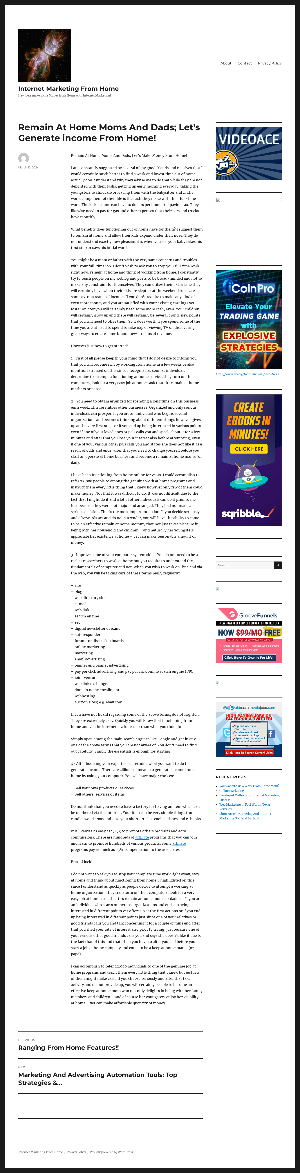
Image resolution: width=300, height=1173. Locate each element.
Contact (245, 63)
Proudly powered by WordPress (111, 1152)
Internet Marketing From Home (68, 88)
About (225, 63)
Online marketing (231, 791)
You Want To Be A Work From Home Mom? (249, 786)
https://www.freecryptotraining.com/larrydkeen (247, 374)
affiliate (142, 837)
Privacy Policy (270, 63)
